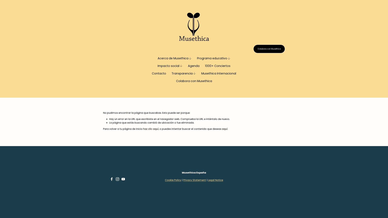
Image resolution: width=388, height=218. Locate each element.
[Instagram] (117, 179)
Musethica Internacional (218, 73)
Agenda (193, 66)
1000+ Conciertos (217, 66)
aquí (224, 129)
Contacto (159, 73)
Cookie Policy (173, 180)
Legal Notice (215, 180)
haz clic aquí (151, 129)
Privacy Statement (194, 180)
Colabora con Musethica (194, 81)
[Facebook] (112, 179)
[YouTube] (123, 179)
